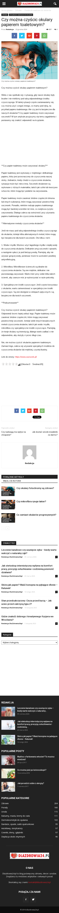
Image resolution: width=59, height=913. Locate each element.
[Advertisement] (29, 143)
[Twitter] (33, 899)
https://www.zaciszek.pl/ (26, 357)
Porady (4, 807)
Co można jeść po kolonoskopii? (31, 770)
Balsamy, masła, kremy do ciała (15, 816)
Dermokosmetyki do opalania (14, 820)
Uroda (4, 811)
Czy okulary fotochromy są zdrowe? (35, 488)
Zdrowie (4, 15)
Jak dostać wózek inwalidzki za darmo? (45, 433)
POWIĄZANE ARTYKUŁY (13, 477)
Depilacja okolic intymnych (13, 836)
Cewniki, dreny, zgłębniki (12, 832)
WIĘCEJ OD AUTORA (12, 481)
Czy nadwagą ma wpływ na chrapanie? (13, 433)
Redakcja (10, 29)
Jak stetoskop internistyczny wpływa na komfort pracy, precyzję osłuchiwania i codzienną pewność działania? (27, 569)
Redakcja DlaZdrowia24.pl (12, 557)
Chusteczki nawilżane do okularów (21, 15)
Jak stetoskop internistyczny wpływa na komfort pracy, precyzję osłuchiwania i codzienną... (34, 724)
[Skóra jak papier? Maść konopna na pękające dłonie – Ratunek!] (8, 740)
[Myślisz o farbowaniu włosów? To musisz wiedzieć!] (8, 760)
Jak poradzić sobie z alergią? (30, 783)
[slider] (9, 364)
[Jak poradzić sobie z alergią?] (8, 787)
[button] (55, 3)
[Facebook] (26, 899)
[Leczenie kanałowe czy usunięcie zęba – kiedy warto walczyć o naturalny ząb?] (8, 711)
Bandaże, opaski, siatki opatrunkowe (17, 824)
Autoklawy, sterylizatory (12, 828)
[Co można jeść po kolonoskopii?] (8, 773)
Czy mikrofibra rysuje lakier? (31, 501)
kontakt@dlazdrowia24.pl (39, 882)
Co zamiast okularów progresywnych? (36, 514)
